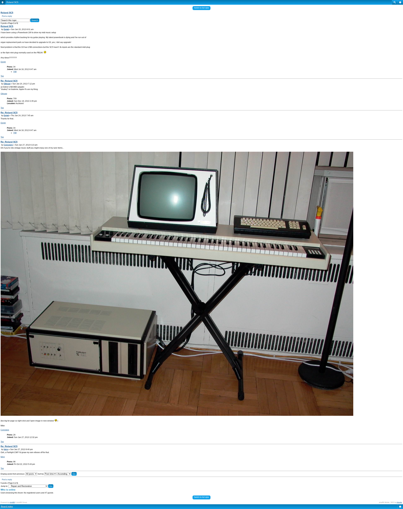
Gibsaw (7, 84)
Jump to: (4, 486)
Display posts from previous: (13, 474)
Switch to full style (201, 8)
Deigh (6, 29)
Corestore (8, 145)
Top (2, 76)
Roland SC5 (12, 2)
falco (6, 449)
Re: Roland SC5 (9, 81)
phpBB (12, 502)
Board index (7, 506)
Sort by (41, 474)
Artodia (399, 502)
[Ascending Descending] (67, 474)
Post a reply (7, 16)
